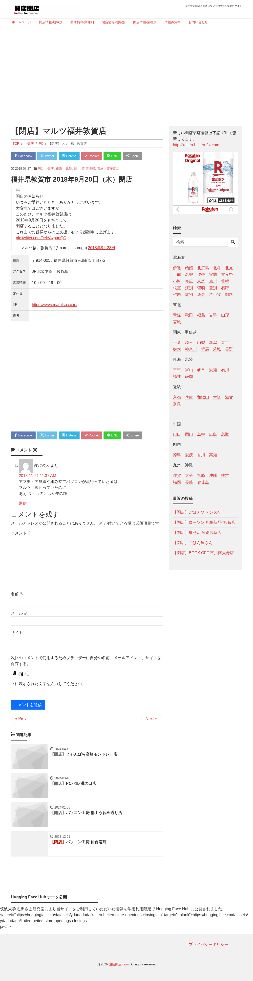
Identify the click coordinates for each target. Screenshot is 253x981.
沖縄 (213, 475)
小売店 (49, 168)
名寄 (189, 274)
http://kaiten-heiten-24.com (196, 145)
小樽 (177, 281)
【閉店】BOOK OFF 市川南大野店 (203, 553)
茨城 (217, 349)
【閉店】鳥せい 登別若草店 (197, 532)
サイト (17, 632)
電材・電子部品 (108, 168)
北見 (229, 268)
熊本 (225, 475)
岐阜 (201, 370)
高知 (213, 455)
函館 (189, 268)
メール (19, 613)
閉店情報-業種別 (145, 22)
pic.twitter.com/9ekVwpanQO (41, 238)
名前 (17, 594)
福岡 (177, 482)
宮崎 (201, 475)
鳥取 (225, 434)
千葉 (177, 342)
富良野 (227, 274)
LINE (114, 156)
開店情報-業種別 (82, 22)
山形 (225, 315)
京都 (177, 397)
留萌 (201, 288)
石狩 (225, 288)
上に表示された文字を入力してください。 (48, 684)
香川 (201, 455)
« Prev (20, 719)
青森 (177, 315)
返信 (23, 503)
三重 (177, 370)
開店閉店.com (119, 964)
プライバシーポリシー (208, 944)
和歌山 (203, 397)
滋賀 (229, 397)
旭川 (213, 281)
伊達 (177, 268)
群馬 (205, 349)
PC (40, 168)
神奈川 (191, 349)
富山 (189, 370)
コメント (21, 533)
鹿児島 (203, 482)
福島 (201, 315)
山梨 (201, 342)
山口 (177, 434)
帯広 (189, 281)
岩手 (213, 315)
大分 (189, 475)
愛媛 (189, 455)
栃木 (177, 349)
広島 (213, 434)
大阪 (217, 397)
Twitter (49, 156)
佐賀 (177, 475)
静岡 (189, 376)
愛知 (213, 370)
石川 (225, 370)
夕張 (201, 274)
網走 (201, 294)
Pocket (93, 156)
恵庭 (201, 281)
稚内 (177, 294)
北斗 (217, 268)
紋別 (189, 294)
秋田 (189, 315)
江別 (189, 288)
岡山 (189, 434)
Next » (151, 719)
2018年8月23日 (101, 248)
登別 (213, 288)
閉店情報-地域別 (113, 22)
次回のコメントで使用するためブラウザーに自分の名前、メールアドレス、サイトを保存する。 (86, 661)
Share (134, 156)
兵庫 (189, 397)
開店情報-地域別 (51, 22)
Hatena (70, 156)
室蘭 (213, 274)
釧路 (229, 294)
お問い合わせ (198, 22)
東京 (225, 342)
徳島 (177, 455)
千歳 (177, 274)
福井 (77, 168)
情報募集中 (173, 22)
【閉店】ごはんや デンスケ (197, 512)
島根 (201, 434)
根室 (177, 288)
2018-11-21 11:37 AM (37, 476)
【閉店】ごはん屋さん (192, 543)
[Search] (233, 242)
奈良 (177, 404)
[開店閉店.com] (45, 8)
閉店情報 (88, 168)
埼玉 (189, 342)
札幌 (225, 281)
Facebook (24, 156)
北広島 (203, 268)
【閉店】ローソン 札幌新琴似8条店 (204, 522)
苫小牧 (215, 294)
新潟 (213, 342)
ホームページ (21, 22)
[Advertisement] (125, 73)
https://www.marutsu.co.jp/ (54, 305)
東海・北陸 (64, 168)
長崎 (189, 482)
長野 (229, 349)
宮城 (177, 322)
